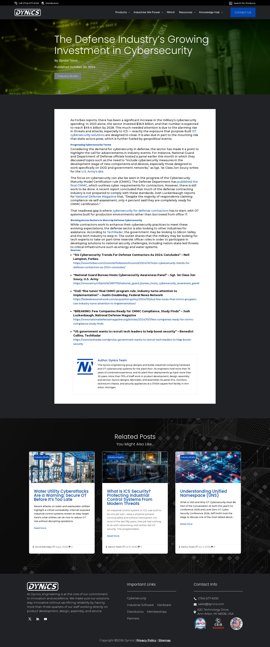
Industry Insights (116, 457)
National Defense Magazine (95, 196)
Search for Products (244, 3)
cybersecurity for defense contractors (140, 210)
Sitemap (164, 640)
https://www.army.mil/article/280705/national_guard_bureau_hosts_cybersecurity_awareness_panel (136, 283)
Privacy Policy (146, 640)
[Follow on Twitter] (30, 619)
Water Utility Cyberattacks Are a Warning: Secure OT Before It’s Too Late (62, 502)
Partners (133, 618)
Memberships (157, 611)
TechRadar (115, 232)
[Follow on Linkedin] (37, 619)
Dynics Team (68, 60)
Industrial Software (140, 605)
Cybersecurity (136, 598)
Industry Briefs (68, 76)
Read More (40, 528)
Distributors (135, 611)
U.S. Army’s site (92, 171)
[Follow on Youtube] (45, 619)
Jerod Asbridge (43, 547)
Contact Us (243, 12)
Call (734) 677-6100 (29, 3)
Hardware (164, 605)
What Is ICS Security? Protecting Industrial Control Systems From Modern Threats (135, 502)
